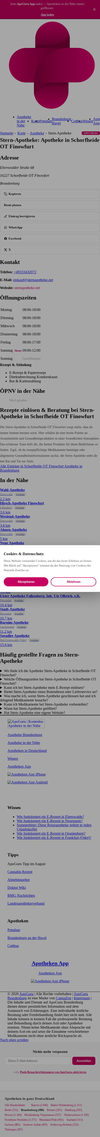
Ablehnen (73, 582)
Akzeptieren (26, 582)
